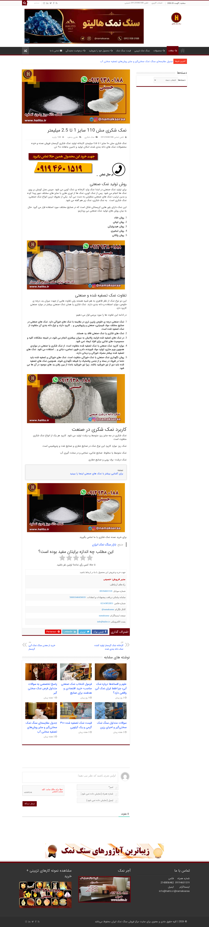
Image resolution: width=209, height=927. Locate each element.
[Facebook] (54, 3)
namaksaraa (104, 615)
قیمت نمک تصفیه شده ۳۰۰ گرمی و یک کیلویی (76, 725)
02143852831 (107, 603)
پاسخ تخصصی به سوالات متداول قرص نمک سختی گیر (42, 688)
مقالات (171, 50)
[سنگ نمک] (84, 26)
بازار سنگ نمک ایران (104, 544)
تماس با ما (54, 50)
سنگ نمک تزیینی (142, 50)
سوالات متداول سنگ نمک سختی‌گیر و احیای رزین (112, 725)
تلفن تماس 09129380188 (112, 137)
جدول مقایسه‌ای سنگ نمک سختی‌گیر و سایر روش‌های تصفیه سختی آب (41, 727)
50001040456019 (78, 597)
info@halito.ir (103, 621)
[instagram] (44, 3)
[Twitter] (50, 3)
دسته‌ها (181, 80)
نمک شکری (89, 137)
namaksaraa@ (108, 609)
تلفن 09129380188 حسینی (136, 2)
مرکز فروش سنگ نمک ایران (125, 922)
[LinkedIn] (47, 3)
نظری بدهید (72, 137)
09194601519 (106, 591)
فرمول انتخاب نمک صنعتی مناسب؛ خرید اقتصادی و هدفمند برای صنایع (76, 688)
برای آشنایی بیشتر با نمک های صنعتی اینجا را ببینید (96, 474)
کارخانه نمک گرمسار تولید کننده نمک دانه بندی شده (109, 646)
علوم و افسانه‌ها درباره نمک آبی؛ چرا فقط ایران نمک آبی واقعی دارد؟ (111, 688)
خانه (182, 50)
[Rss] (56, 3)
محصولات (157, 50)
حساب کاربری (157, 2)
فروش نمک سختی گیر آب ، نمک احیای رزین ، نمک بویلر (144, 61)
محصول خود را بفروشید (99, 50)
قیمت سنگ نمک (123, 50)
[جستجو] (24, 2)
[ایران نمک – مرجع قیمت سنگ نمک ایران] (176, 18)
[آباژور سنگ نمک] (104, 851)
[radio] (90, 558)
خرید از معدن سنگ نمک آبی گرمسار (42, 646)
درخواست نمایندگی (74, 50)
